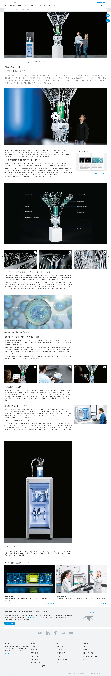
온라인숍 (33, 646)
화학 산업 (85, 659)
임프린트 (99, 673)
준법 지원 (93, 673)
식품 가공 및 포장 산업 (88, 653)
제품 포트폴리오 (35, 656)
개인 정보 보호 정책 (72, 673)
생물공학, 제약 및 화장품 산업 (90, 656)
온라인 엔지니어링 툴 (36, 663)
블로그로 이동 (9, 623)
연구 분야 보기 (103, 604)
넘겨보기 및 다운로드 (101, 173)
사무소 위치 (59, 650)
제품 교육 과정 (34, 659)
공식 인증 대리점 (60, 653)
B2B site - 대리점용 (61, 659)
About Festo (10, 62)
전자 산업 (85, 650)
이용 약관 (87, 673)
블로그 (55, 5)
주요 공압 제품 (35, 653)
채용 (50, 5)
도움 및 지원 (59, 646)
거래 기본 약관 (81, 673)
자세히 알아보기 (50, 604)
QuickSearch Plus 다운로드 (38, 666)
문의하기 (58, 663)
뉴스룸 (58, 656)
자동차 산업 (85, 646)
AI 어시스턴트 (34, 650)
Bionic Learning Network (27, 62)
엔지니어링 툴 (12, 5)
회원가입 (7, 654)
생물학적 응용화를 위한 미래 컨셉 (43, 62)
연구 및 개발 (17, 62)
